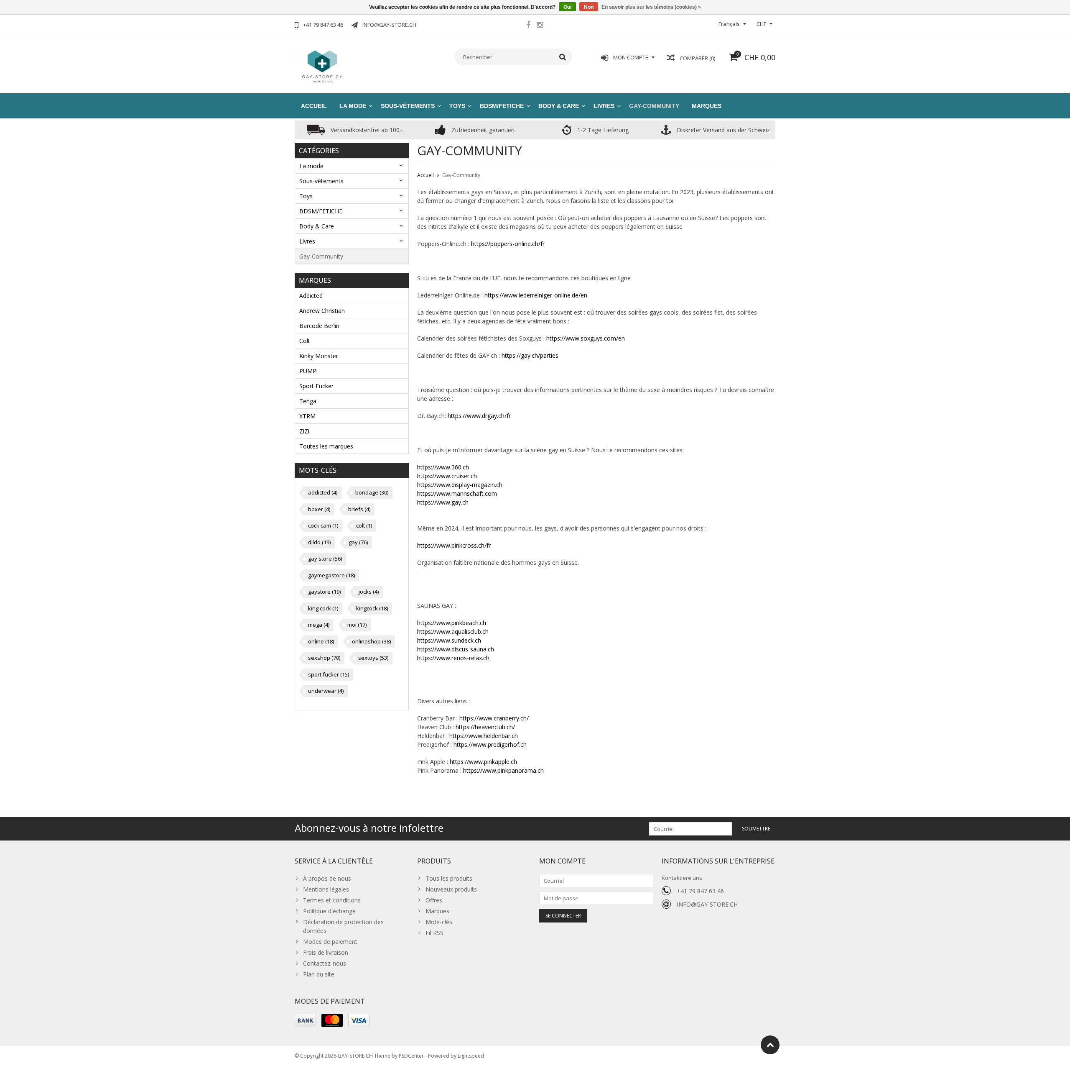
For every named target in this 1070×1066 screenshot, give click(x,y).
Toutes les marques (326, 446)
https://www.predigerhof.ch (490, 744)
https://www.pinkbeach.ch (451, 623)
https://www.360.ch (443, 467)
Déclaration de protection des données (343, 926)
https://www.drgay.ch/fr (479, 416)
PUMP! (308, 371)
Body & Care (558, 105)
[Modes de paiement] (305, 1020)
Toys (457, 105)
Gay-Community (654, 105)
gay (358, 542)
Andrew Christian (322, 311)
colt (364, 525)
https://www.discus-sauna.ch (455, 649)
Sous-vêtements (408, 105)
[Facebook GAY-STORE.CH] (528, 26)
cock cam (323, 525)
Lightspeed (471, 1055)
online (321, 641)
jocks (369, 591)
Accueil (314, 105)
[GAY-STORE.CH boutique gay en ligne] (322, 65)
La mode (352, 105)
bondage (371, 492)
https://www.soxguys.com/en (585, 338)
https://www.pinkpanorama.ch (503, 770)
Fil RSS (434, 933)
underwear (326, 690)
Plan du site (318, 974)
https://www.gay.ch (443, 502)
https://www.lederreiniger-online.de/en (535, 295)
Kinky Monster (318, 356)
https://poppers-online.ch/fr (508, 244)
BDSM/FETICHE (502, 105)
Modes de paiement (330, 942)
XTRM (307, 416)
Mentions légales (326, 889)
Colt (304, 341)
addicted (322, 492)
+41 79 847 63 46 (700, 891)
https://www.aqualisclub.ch (453, 632)
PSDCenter (411, 1055)
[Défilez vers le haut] (770, 1044)
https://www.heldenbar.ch (483, 736)
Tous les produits (448, 878)
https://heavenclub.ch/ (485, 727)
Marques (706, 105)
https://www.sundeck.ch (449, 640)
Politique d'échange (329, 911)
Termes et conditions (332, 900)
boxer (319, 509)
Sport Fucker (316, 386)
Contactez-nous (324, 963)
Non (589, 7)
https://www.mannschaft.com (457, 493)
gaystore (324, 591)
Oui (567, 7)
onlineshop (371, 641)
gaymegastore (331, 575)
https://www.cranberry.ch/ (494, 718)
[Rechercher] (563, 57)
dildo (319, 542)
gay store (325, 558)
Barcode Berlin (319, 326)
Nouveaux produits (451, 889)
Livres (604, 105)
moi (357, 624)
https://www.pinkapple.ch (483, 762)
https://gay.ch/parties (530, 355)
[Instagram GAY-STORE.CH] (539, 26)
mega (318, 624)
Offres (433, 900)
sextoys (373, 657)
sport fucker (328, 674)
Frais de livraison (325, 952)
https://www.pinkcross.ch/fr (454, 545)
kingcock (372, 608)
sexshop (324, 657)
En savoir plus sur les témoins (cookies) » (651, 7)
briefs (359, 509)
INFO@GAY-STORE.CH (707, 904)
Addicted (311, 296)
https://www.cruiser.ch (447, 476)
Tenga (307, 401)
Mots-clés (438, 922)
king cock (323, 608)
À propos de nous (327, 878)
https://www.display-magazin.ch (459, 485)
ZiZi (304, 431)
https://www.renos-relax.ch (453, 658)
